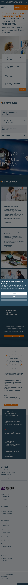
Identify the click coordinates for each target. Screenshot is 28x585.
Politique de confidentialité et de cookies (19, 303)
